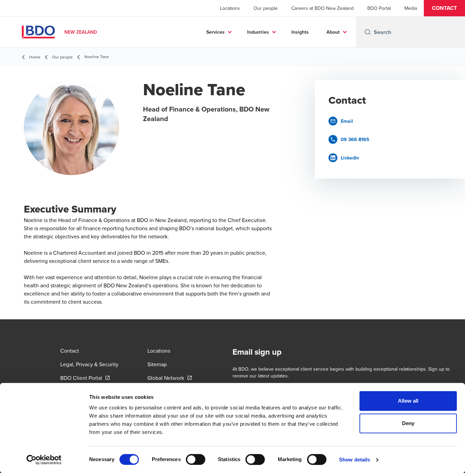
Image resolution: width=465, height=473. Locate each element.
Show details (354, 459)
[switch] (195, 459)
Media (410, 8)
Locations (230, 8)
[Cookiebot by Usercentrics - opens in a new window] (44, 460)
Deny (408, 423)
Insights (300, 32)
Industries (258, 32)
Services (215, 32)
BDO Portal (379, 8)
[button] (444, 8)
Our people (266, 8)
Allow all (408, 401)
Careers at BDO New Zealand (322, 8)
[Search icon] (367, 32)
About (333, 32)
